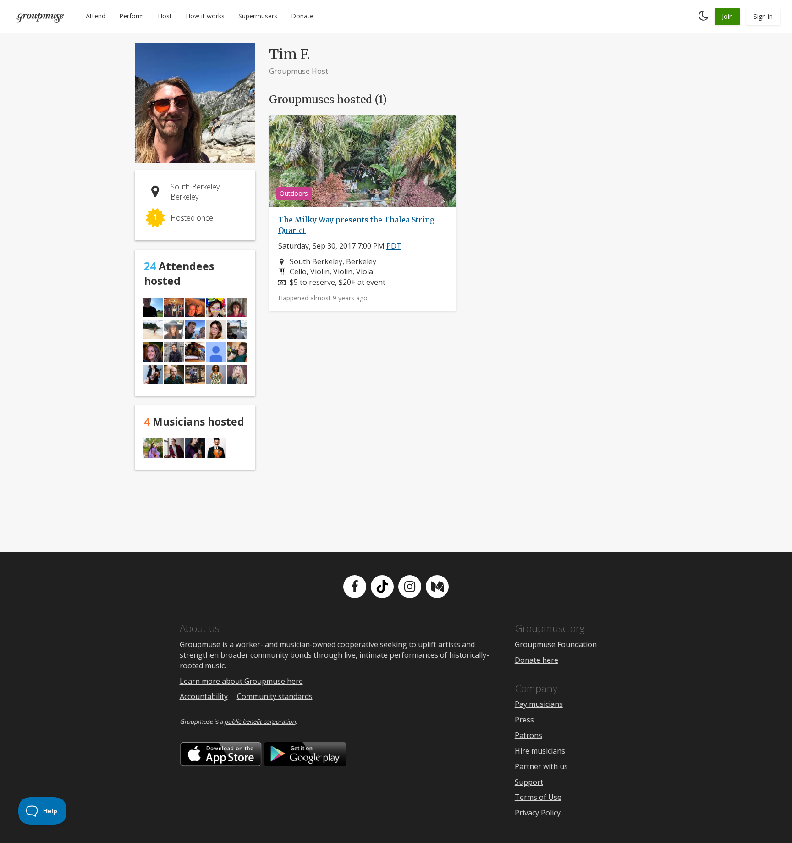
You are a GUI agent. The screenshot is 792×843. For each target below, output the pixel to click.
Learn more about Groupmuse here (241, 681)
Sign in (763, 16)
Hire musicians (540, 751)
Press (524, 720)
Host (165, 15)
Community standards (275, 696)
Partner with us (541, 766)
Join (727, 16)
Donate (302, 15)
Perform (131, 15)
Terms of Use (538, 797)
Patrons (528, 735)
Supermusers (257, 15)
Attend (95, 15)
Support (529, 782)
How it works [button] (205, 15)
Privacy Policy (538, 813)
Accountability (204, 696)
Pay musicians (539, 704)
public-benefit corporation (260, 721)
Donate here (536, 660)
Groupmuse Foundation (556, 644)
